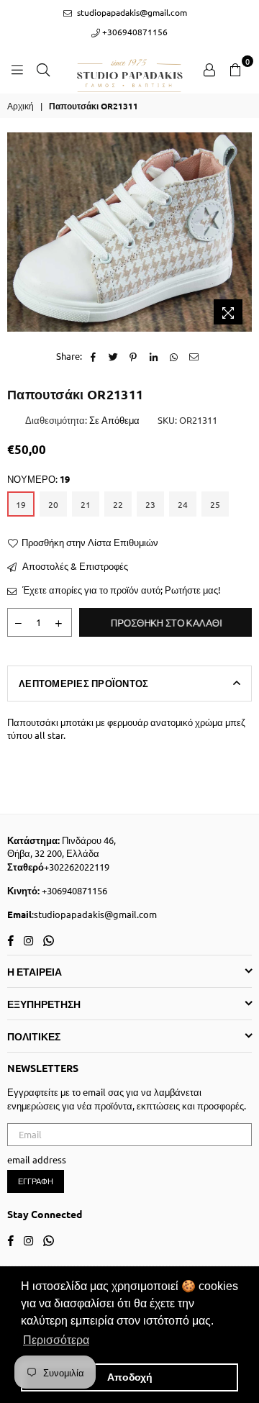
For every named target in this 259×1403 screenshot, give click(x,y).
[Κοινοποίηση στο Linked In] (153, 356)
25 (215, 504)
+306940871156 (134, 31)
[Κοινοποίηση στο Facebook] (93, 356)
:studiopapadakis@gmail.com (94, 914)
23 (150, 504)
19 (21, 504)
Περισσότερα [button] (56, 1340)
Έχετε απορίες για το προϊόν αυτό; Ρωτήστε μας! (120, 590)
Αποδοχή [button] (130, 1377)
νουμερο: (38, 479)
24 (183, 504)
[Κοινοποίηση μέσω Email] (193, 356)
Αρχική (20, 106)
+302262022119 (76, 867)
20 (53, 504)
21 (86, 504)
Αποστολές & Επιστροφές (74, 566)
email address (36, 1159)
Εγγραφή (35, 1180)
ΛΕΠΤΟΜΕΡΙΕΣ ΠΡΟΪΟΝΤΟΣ (83, 683)
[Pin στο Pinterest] (133, 356)
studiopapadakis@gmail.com (131, 12)
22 (118, 504)
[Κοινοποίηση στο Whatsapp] (173, 356)
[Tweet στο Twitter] (113, 356)
